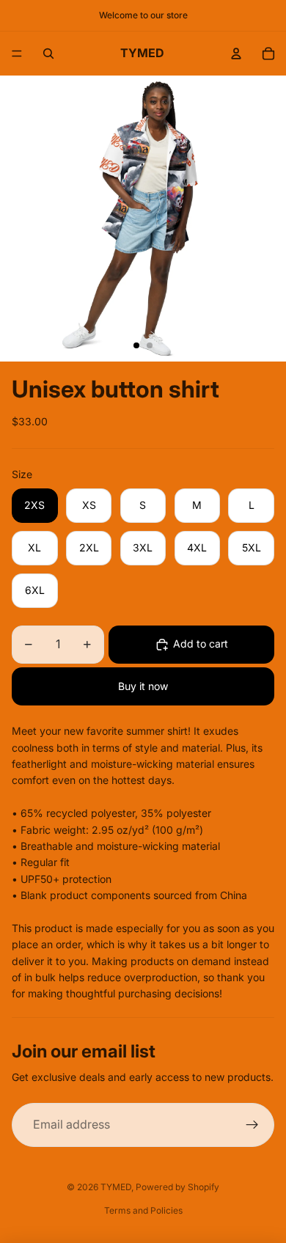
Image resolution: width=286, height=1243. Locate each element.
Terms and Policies (143, 1210)
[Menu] (17, 53)
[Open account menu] (236, 53)
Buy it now (143, 686)
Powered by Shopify (177, 1186)
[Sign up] (252, 1125)
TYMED (115, 1186)
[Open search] (48, 53)
